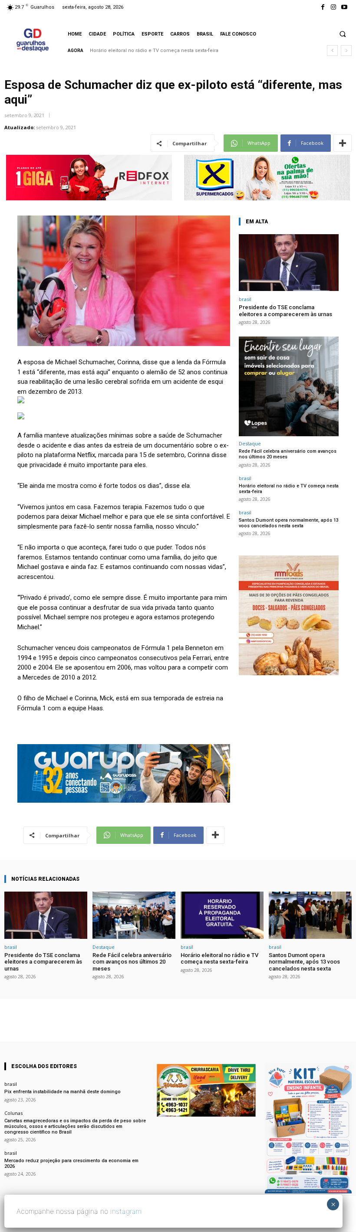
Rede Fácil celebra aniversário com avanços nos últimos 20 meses (287, 454)
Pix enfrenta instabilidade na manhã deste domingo (62, 1092)
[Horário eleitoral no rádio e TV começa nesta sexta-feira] (222, 915)
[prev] (332, 50)
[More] (342, 143)
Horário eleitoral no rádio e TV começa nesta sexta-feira (289, 488)
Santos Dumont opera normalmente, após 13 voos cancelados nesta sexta (178, 50)
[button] (342, 34)
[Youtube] (344, 7)
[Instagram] (333, 7)
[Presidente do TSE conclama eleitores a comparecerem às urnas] (289, 262)
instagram (126, 1211)
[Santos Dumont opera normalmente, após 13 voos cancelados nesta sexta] (310, 915)
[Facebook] (322, 7)
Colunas (13, 1113)
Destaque (250, 443)
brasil (245, 299)
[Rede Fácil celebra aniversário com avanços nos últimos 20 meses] (133, 915)
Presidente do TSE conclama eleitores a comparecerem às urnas (285, 310)
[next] (346, 50)
